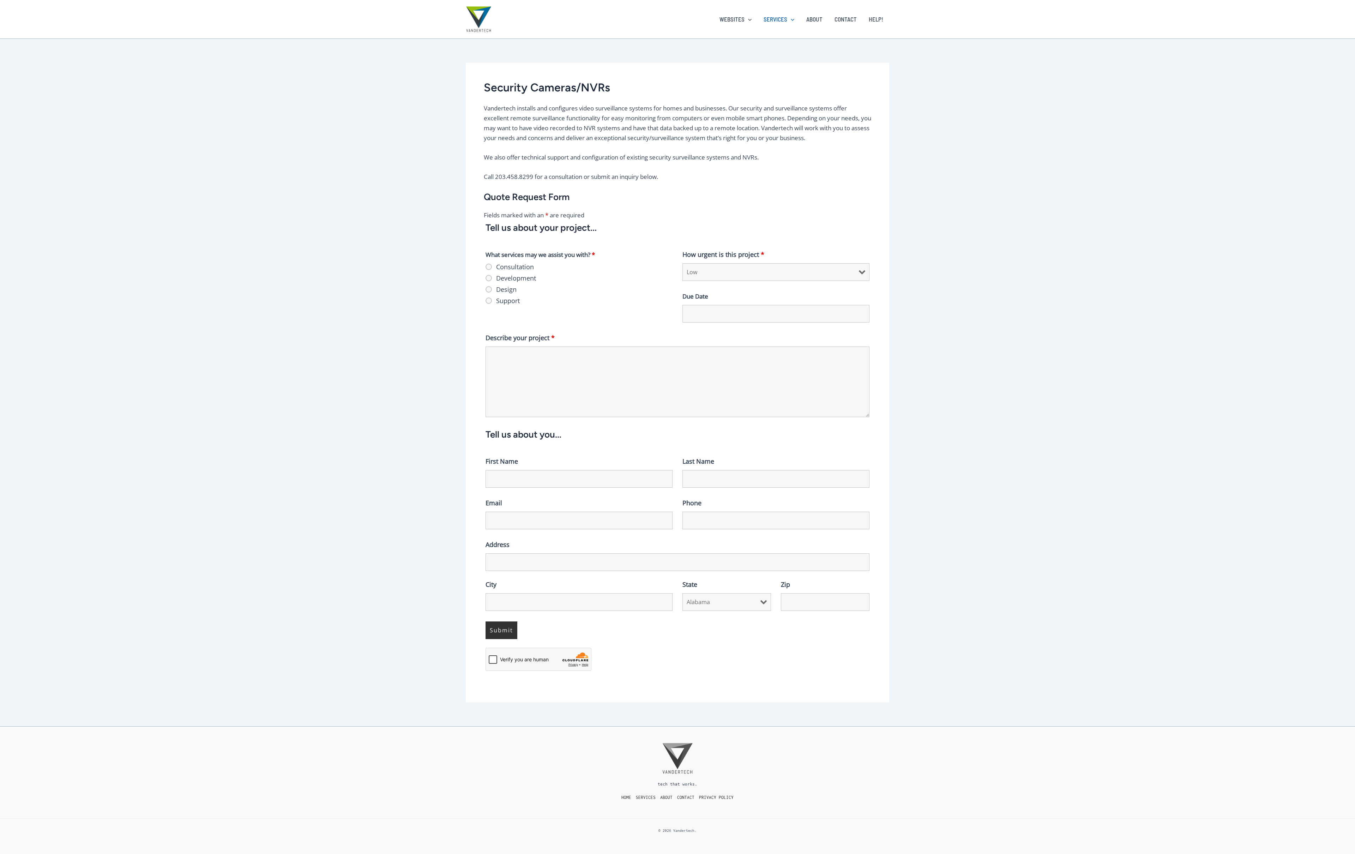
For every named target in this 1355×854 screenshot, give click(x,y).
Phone (691, 503)
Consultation (515, 266)
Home (626, 797)
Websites (732, 19)
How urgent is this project (723, 254)
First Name (502, 461)
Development (516, 278)
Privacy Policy (716, 797)
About (814, 19)
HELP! (876, 19)
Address (498, 544)
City (491, 584)
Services (775, 19)
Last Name (698, 461)
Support (508, 300)
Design (506, 289)
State (689, 584)
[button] (748, 19)
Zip (785, 584)
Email (494, 503)
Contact (846, 19)
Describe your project (520, 337)
